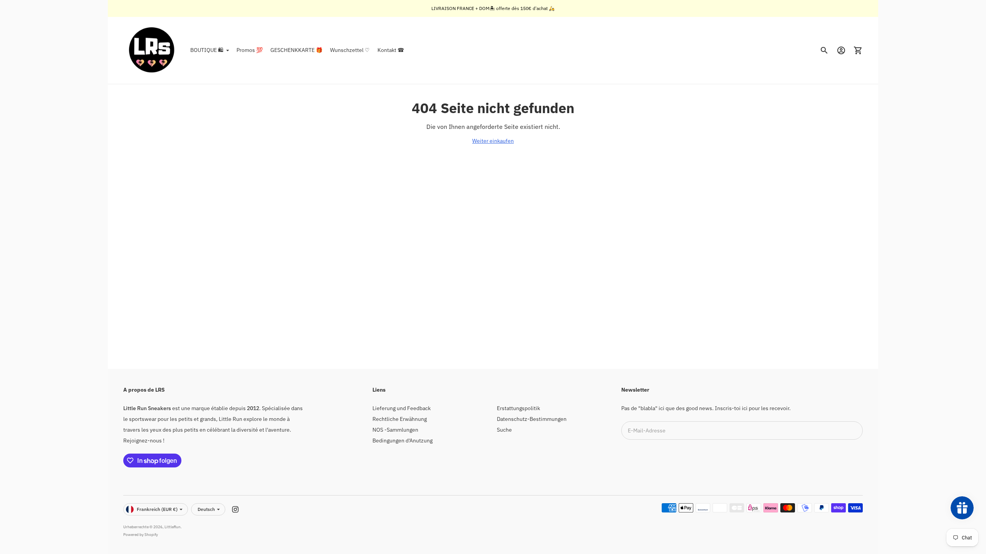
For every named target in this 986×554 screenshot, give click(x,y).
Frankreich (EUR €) (157, 509)
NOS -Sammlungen (395, 429)
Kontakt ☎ (390, 50)
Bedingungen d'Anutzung (402, 440)
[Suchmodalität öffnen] (824, 50)
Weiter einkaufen (493, 140)
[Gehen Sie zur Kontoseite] (841, 50)
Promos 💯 (249, 50)
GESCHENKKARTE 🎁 (296, 50)
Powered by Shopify (140, 534)
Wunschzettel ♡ (350, 50)
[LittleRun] (152, 50)
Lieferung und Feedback (401, 408)
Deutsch (206, 509)
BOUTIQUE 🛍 (206, 50)
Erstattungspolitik (518, 408)
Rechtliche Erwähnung (399, 419)
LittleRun (172, 526)
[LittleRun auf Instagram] (235, 509)
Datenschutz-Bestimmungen (532, 419)
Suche (504, 429)
